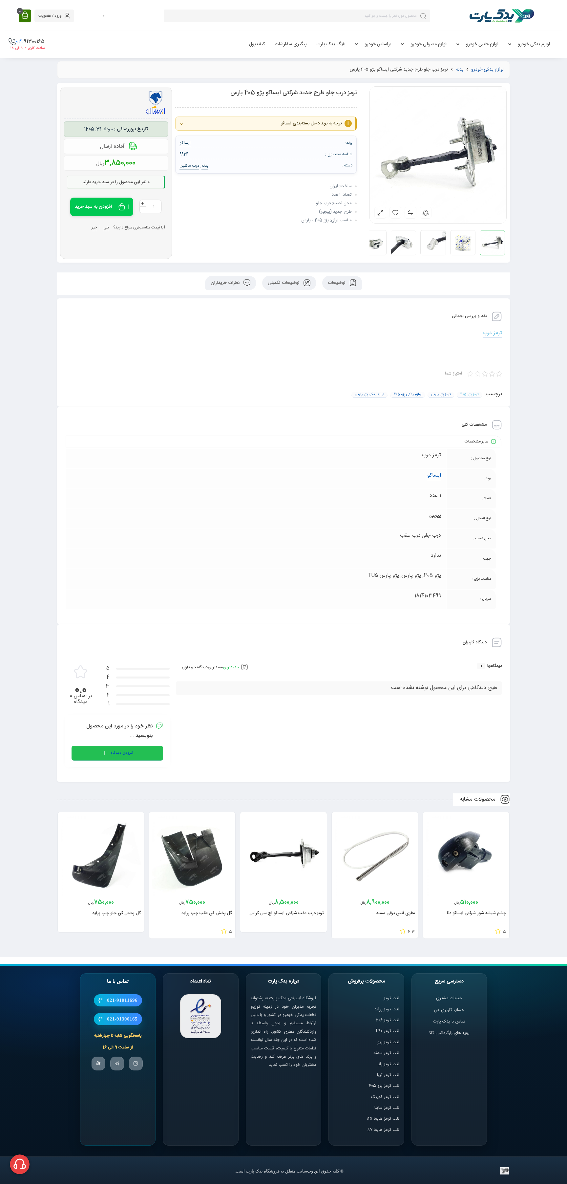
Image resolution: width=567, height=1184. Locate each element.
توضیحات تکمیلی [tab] (284, 283)
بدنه (459, 70)
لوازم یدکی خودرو (534, 44)
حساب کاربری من (449, 1009)
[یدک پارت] (502, 16)
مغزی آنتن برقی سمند (395, 913)
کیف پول (257, 44)
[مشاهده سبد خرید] (25, 15)
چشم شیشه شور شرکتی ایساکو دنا (476, 913)
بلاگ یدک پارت (330, 44)
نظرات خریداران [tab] (226, 283)
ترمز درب (492, 333)
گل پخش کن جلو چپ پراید (116, 913)
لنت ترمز (391, 998)
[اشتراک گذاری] (425, 213)
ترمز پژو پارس (441, 395)
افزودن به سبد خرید (93, 207)
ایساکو (434, 475)
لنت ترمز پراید (386, 1009)
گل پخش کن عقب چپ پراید (206, 913)
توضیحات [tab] (337, 283)
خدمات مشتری (449, 998)
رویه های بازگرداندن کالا (449, 1033)
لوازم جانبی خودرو (482, 44)
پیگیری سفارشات (290, 44)
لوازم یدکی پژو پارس (369, 395)
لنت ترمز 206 (387, 1020)
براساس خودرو (378, 44)
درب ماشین (189, 165)
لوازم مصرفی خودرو (428, 44)
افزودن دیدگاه (122, 752)
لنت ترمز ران (389, 1063)
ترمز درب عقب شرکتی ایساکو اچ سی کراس (286, 913)
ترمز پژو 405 (469, 395)
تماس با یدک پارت (449, 1021)
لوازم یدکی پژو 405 (407, 395)
